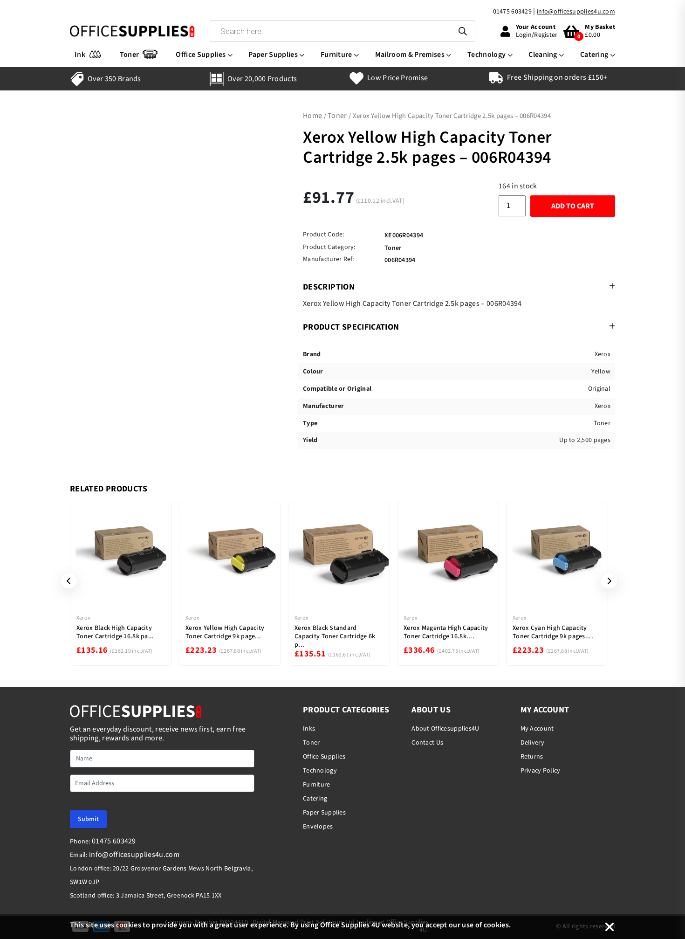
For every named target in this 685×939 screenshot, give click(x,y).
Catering (594, 54)
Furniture (336, 54)
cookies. (497, 925)
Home (312, 115)
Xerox (83, 618)
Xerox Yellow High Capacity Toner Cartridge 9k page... (224, 632)
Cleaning (542, 54)
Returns (532, 756)
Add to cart (572, 206)
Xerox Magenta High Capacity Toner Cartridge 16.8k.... (446, 632)
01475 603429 (512, 11)
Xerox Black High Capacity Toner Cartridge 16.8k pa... (115, 632)
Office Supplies (201, 54)
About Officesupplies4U (445, 728)
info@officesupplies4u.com (576, 11)
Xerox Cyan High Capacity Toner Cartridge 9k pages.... (553, 632)
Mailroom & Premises (410, 54)
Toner (129, 54)
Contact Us (427, 742)
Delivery (532, 742)
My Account (537, 728)
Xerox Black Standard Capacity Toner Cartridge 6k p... (335, 636)
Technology (486, 54)
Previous (65, 581)
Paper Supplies (272, 54)
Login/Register (537, 35)
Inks (309, 728)
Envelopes (318, 826)
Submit (88, 819)
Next (605, 581)
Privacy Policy (541, 770)
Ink (80, 54)
